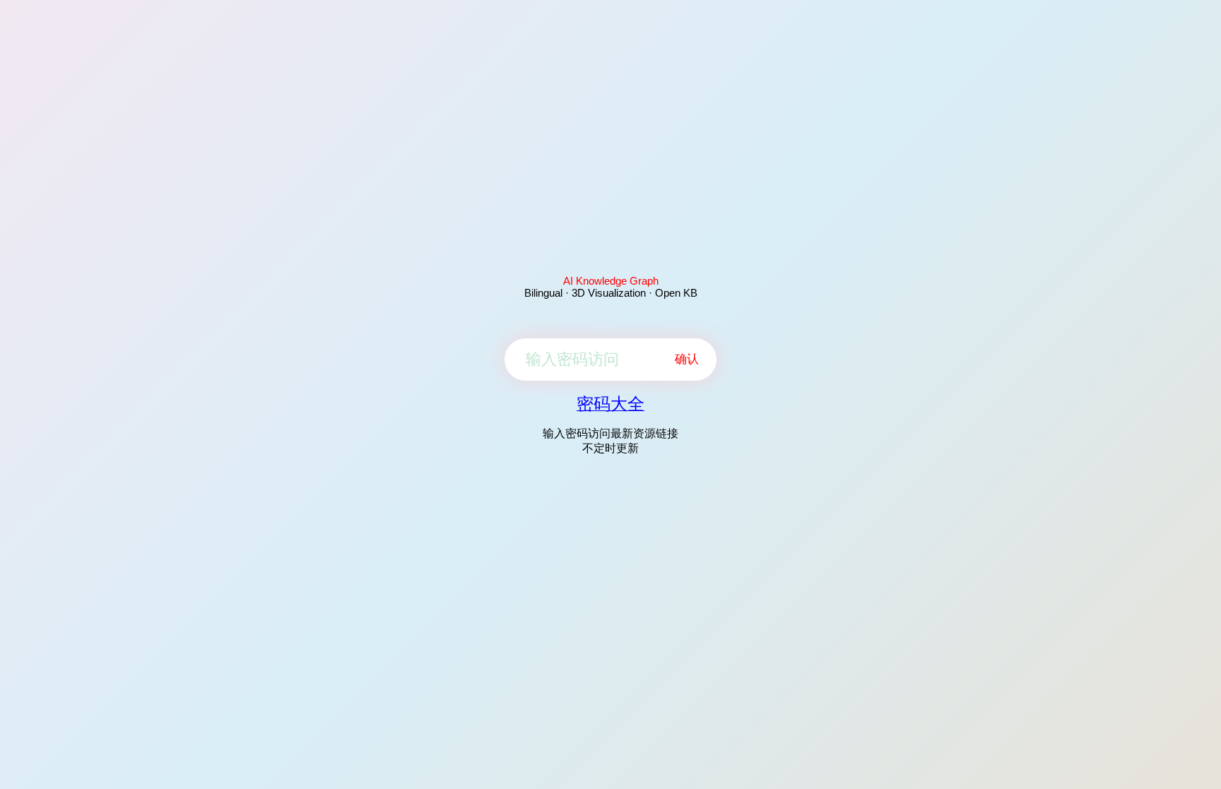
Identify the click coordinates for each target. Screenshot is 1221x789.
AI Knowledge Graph (611, 281)
